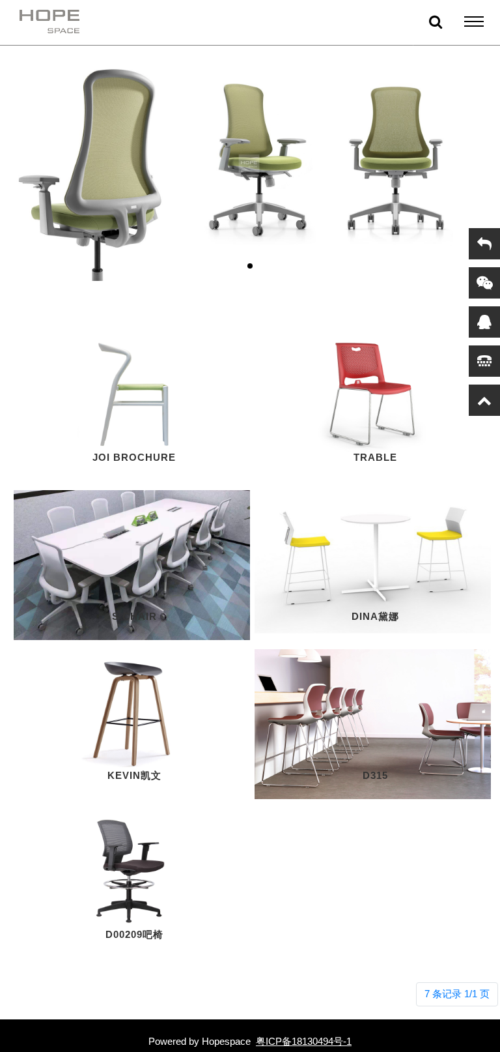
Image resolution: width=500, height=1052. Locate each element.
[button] (250, 266)
